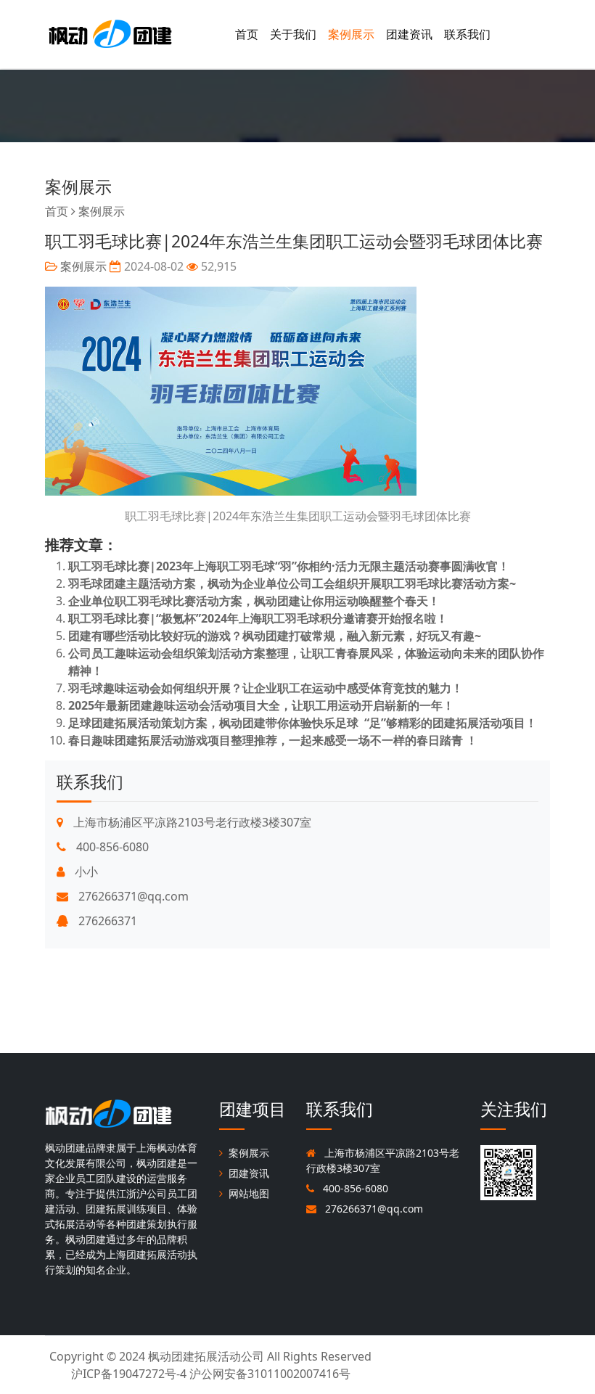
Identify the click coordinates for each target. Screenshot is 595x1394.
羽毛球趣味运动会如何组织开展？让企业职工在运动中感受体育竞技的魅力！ (265, 688)
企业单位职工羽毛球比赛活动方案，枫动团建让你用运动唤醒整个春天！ (254, 601)
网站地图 (249, 1193)
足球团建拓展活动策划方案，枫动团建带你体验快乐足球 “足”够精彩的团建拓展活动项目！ (302, 723)
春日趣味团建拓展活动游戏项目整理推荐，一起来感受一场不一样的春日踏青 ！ (272, 740)
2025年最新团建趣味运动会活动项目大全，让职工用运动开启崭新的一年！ (261, 705)
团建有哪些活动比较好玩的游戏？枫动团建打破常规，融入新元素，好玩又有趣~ (274, 636)
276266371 (106, 921)
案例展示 (351, 34)
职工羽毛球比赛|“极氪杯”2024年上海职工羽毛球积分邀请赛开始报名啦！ (258, 618)
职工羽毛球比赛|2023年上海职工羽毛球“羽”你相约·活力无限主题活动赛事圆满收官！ (288, 566)
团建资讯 (409, 34)
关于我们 (293, 34)
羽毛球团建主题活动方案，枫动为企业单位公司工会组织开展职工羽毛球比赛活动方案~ (292, 583)
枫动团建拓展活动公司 (206, 1356)
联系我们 (467, 34)
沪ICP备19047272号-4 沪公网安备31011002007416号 (210, 1374)
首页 (246, 34)
